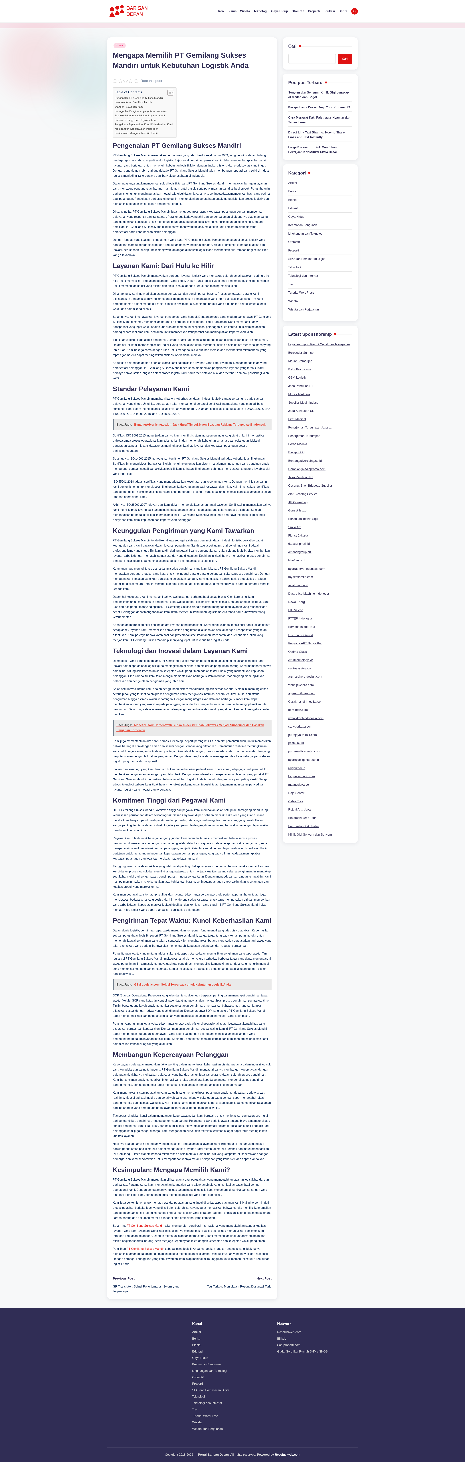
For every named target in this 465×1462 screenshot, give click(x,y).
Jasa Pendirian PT (300, 386)
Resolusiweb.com (289, 1332)
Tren (291, 284)
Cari (292, 46)
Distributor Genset (300, 635)
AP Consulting (298, 502)
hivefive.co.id (297, 560)
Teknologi (294, 267)
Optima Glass (297, 651)
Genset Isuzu (297, 510)
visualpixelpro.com (301, 685)
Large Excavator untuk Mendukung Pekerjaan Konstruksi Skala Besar (313, 150)
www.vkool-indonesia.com (306, 718)
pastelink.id (296, 743)
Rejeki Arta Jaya (299, 809)
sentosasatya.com (300, 668)
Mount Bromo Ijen (300, 361)
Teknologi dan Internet (303, 275)
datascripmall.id (299, 543)
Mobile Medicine (299, 394)
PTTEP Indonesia (300, 618)
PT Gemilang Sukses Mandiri (145, 1225)
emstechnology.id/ (300, 660)
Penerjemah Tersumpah (304, 436)
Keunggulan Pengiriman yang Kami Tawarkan (141, 111)
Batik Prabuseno (299, 369)
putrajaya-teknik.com (302, 735)
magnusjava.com (299, 784)
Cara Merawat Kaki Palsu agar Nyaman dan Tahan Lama (319, 120)
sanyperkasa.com (300, 726)
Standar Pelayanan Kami (129, 106)
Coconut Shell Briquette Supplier (310, 485)
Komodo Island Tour (301, 627)
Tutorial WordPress (301, 292)
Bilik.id (281, 1338)
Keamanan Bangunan (302, 225)
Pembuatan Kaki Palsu (303, 826)
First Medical (297, 419)
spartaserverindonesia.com (306, 568)
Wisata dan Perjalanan (303, 309)
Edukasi (293, 208)
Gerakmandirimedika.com (305, 701)
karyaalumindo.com (301, 776)
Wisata (293, 301)
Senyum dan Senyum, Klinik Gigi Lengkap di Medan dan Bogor (318, 95)
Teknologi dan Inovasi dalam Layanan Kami (140, 115)
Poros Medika (297, 444)
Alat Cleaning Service (303, 494)
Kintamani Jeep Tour (302, 818)
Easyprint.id (296, 452)
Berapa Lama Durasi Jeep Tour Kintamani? (319, 107)
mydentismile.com (300, 577)
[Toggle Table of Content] (169, 93)
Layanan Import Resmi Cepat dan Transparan (319, 344)
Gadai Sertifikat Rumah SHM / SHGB (302, 1351)
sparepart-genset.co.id (303, 760)
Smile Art (294, 527)
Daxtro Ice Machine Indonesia (308, 593)
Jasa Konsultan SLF (302, 411)
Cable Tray (295, 801)
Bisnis (292, 200)
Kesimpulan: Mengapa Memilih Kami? (136, 133)
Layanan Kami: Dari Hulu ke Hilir (133, 102)
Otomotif (294, 242)
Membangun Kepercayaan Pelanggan (136, 128)
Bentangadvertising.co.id (305, 460)
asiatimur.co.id (298, 585)
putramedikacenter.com (304, 751)
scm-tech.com (298, 710)
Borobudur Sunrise (301, 352)
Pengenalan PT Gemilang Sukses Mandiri (139, 97)
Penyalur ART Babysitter (305, 643)
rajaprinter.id (296, 768)
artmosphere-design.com (305, 676)
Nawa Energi (297, 602)
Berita (292, 191)
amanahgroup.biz (300, 552)
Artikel (120, 45)
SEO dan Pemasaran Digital (307, 259)
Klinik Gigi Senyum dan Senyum (310, 834)
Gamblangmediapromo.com (307, 469)
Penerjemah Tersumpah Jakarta (309, 427)
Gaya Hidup (296, 216)
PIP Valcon (295, 610)
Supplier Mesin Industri (304, 402)
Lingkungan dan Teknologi (305, 233)
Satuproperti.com (288, 1345)
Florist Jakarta (298, 535)
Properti (293, 250)
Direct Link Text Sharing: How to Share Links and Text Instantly (316, 135)
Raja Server (296, 793)
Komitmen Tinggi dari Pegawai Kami (135, 120)
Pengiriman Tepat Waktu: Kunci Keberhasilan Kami (144, 124)
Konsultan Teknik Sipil (303, 519)
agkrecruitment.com (301, 693)
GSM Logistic (297, 377)
